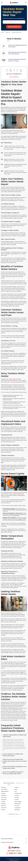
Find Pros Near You (14, 27)
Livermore (3, 807)
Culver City (4, 797)
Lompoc (16, 799)
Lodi (15, 791)
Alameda (3, 787)
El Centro (16, 805)
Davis (15, 789)
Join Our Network (14, 77)
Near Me (8, 32)
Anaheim (3, 803)
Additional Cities (13, 814)
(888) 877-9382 (15, 853)
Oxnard (3, 809)
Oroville (3, 801)
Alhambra (3, 795)
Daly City (3, 805)
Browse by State (20, 783)
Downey (16, 797)
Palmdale (17, 809)
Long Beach (17, 807)
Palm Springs (17, 801)
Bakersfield (17, 803)
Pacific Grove (18, 793)
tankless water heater (18, 492)
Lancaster (3, 799)
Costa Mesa (4, 789)
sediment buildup (15, 382)
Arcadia (16, 795)
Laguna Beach (4, 791)
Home (2, 32)
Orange (3, 793)
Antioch (16, 787)
